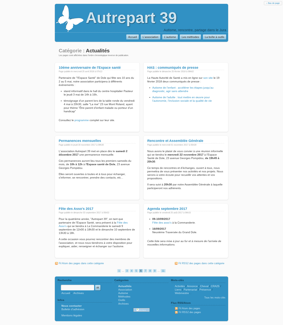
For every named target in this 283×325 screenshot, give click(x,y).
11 (163, 270)
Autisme (123, 293)
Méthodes (124, 296)
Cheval (204, 286)
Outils (121, 300)
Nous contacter (71, 305)
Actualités (124, 286)
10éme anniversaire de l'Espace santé (90, 68)
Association (125, 289)
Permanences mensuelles (80, 141)
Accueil (65, 293)
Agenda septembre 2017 (167, 209)
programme (82, 120)
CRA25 (215, 286)
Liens (178, 289)
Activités (180, 286)
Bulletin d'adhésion (72, 309)
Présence (205, 289)
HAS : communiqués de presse (172, 68)
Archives (78, 293)
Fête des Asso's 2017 (76, 209)
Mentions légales (71, 315)
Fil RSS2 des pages (190, 312)
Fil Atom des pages (189, 308)
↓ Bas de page (273, 3)
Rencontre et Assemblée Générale (175, 141)
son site (208, 77)
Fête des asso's (162, 222)
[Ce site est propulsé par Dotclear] (141, 310)
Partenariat (190, 289)
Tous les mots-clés (214, 297)
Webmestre (182, 293)
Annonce (192, 286)
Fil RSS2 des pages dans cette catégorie (201, 263)
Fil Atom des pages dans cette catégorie (81, 263)
